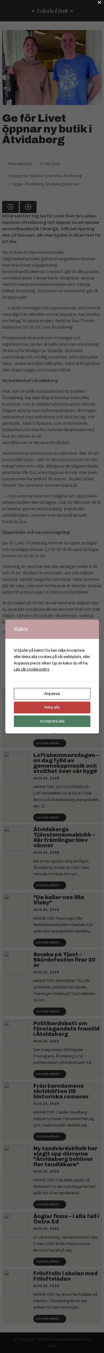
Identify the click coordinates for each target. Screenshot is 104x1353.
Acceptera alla (52, 721)
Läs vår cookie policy (31, 669)
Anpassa (52, 694)
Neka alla (52, 707)
